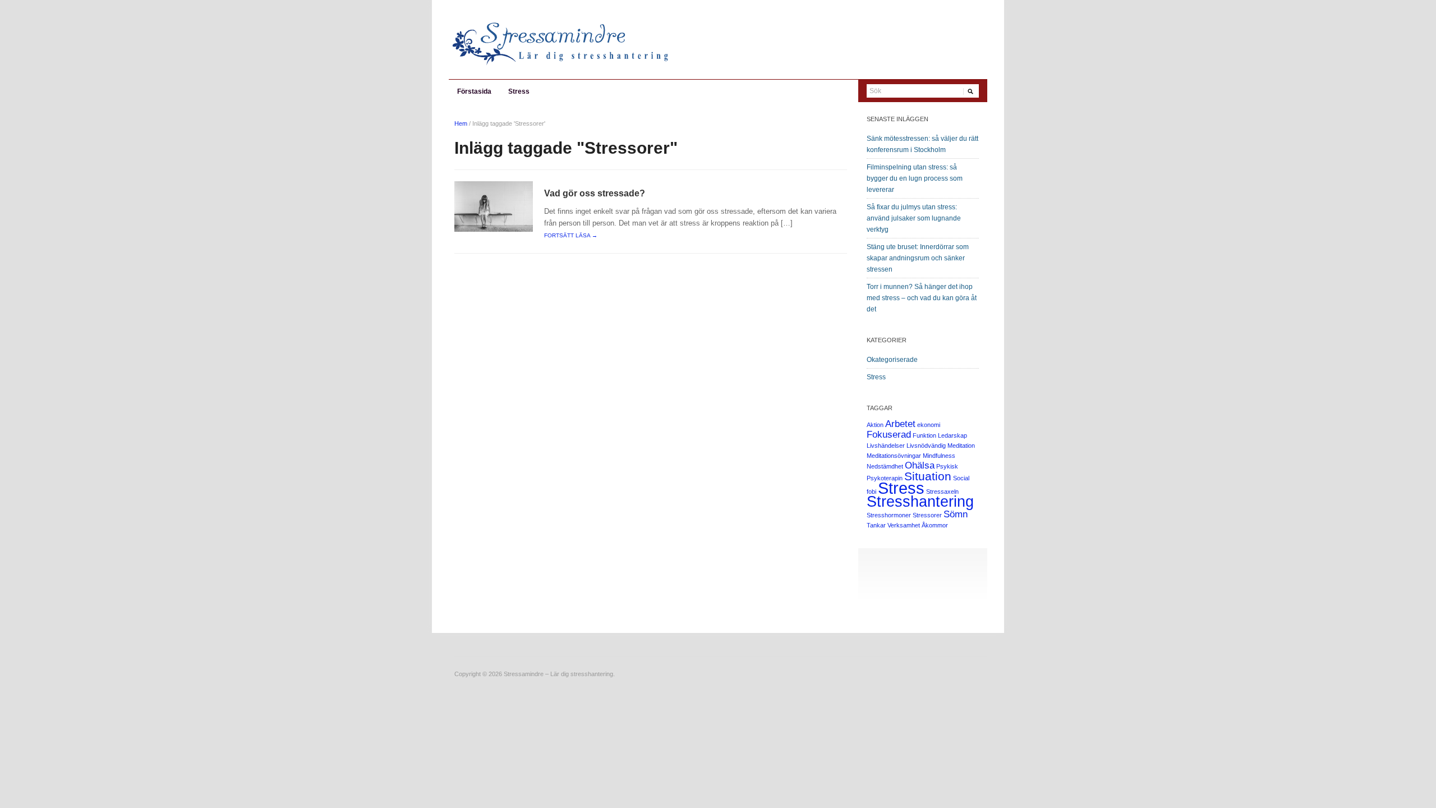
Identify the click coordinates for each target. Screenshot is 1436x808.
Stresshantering (920, 501)
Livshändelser (886, 445)
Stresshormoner (889, 515)
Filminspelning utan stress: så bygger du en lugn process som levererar (915, 178)
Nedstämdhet (885, 466)
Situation (927, 476)
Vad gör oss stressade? (594, 193)
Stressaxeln (942, 491)
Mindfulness (939, 455)
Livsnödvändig (926, 445)
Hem (460, 123)
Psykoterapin (885, 478)
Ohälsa (920, 465)
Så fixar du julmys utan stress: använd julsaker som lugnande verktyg (914, 218)
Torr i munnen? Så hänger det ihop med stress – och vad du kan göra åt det (922, 298)
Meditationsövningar (894, 455)
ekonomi (928, 424)
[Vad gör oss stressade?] (493, 206)
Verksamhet (903, 525)
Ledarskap (952, 435)
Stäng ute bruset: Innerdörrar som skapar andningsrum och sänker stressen (918, 258)
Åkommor (935, 525)
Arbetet (900, 424)
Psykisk (947, 466)
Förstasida (474, 91)
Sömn (955, 514)
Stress (519, 91)
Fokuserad (889, 434)
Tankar (876, 525)
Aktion (875, 424)
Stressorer (927, 515)
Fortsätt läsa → (570, 235)
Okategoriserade (892, 360)
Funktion (924, 435)
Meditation (961, 445)
